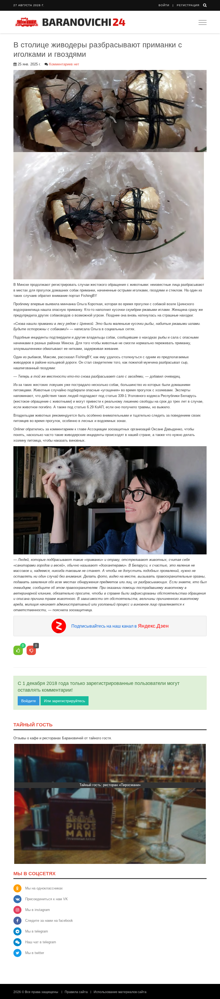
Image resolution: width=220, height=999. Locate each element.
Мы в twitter (34, 953)
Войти (164, 5)
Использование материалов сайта (120, 992)
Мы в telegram (36, 931)
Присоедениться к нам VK (46, 899)
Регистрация (188, 5)
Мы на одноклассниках (44, 888)
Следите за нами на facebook (49, 921)
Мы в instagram (37, 910)
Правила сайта (76, 992)
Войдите (28, 701)
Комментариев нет (64, 64)
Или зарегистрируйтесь (64, 701)
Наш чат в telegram (40, 942)
